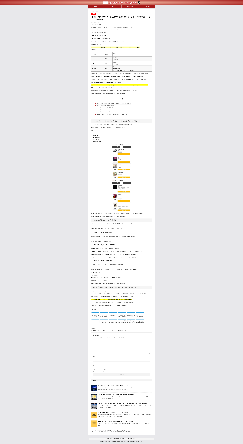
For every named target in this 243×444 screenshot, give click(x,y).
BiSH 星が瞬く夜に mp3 (121, 330)
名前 (94, 356)
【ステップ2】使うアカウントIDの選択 (106, 109)
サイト (94, 365)
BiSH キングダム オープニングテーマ (109, 330)
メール (94, 360)
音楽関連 (94, 328)
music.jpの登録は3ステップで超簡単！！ (106, 105)
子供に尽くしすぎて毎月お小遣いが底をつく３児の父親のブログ (121, 438)
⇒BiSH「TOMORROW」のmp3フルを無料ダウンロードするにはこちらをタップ (108, 93)
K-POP (113, 6)
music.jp (95, 68)
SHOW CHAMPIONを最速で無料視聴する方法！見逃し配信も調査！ (114, 412)
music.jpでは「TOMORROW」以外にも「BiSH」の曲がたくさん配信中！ (114, 103)
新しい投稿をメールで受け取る (100, 371)
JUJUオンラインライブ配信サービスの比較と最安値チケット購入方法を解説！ (116, 421)
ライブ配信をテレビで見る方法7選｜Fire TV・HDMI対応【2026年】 (114, 385)
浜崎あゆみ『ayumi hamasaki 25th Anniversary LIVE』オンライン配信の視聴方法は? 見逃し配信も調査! (122, 403)
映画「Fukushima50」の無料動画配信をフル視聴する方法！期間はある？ (110, 430)
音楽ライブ (96, 6)
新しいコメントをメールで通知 (100, 369)
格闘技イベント (130, 6)
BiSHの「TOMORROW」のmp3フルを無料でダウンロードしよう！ (112, 114)
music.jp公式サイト (102, 223)
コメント (95, 340)
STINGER (141, 441)
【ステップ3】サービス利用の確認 (106, 111)
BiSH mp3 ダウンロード (96, 330)
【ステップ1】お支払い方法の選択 (106, 107)
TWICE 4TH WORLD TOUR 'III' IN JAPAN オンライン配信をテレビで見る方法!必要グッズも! (119, 394)
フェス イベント (147, 6)
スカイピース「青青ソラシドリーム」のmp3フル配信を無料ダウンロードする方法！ (113, 431)
